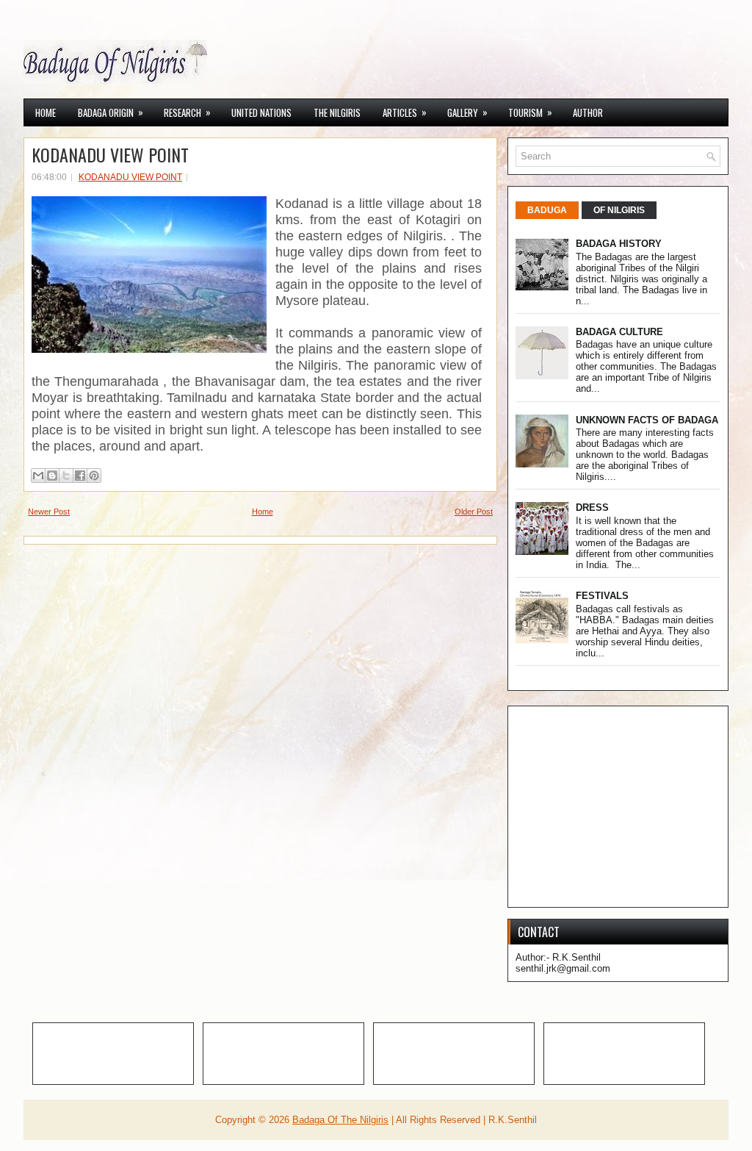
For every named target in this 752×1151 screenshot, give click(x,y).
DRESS (592, 507)
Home (45, 112)
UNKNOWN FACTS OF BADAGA (647, 420)
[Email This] (38, 475)
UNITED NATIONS (261, 112)
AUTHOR (588, 112)
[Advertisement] (634, 805)
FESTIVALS (602, 595)
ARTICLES (405, 112)
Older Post (474, 511)
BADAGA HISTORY (619, 243)
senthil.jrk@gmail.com (563, 968)
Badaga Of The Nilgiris (340, 1119)
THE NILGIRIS (337, 112)
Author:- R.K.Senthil (558, 957)
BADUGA (547, 210)
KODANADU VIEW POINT (110, 154)
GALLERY (467, 112)
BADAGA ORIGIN (110, 112)
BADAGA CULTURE (619, 331)
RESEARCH (187, 112)
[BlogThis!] (52, 475)
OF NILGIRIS (619, 210)
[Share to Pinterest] (94, 475)
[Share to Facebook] (80, 475)
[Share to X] (66, 475)
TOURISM (530, 112)
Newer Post (49, 511)
